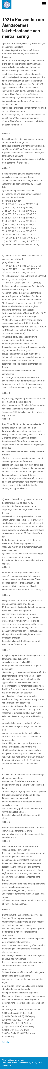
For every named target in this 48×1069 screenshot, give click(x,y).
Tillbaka (5, 1042)
